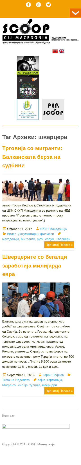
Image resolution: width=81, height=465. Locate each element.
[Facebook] (28, 4)
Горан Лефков (53, 375)
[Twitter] (48, 4)
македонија (10, 239)
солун (49, 239)
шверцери (63, 239)
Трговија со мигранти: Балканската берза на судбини (32, 156)
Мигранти (28, 239)
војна (41, 380)
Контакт (8, 415)
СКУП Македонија (53, 229)
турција (34, 385)
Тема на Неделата (16, 380)
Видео (11, 234)
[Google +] (38, 4)
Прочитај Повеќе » (59, 244)
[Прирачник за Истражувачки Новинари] (28, 88)
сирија (23, 385)
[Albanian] (55, 51)
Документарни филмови (36, 234)
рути (40, 239)
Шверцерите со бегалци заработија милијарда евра (34, 265)
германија (54, 380)
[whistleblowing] (28, 110)
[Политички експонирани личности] (53, 110)
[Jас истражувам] (28, 67)
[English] (61, 51)
